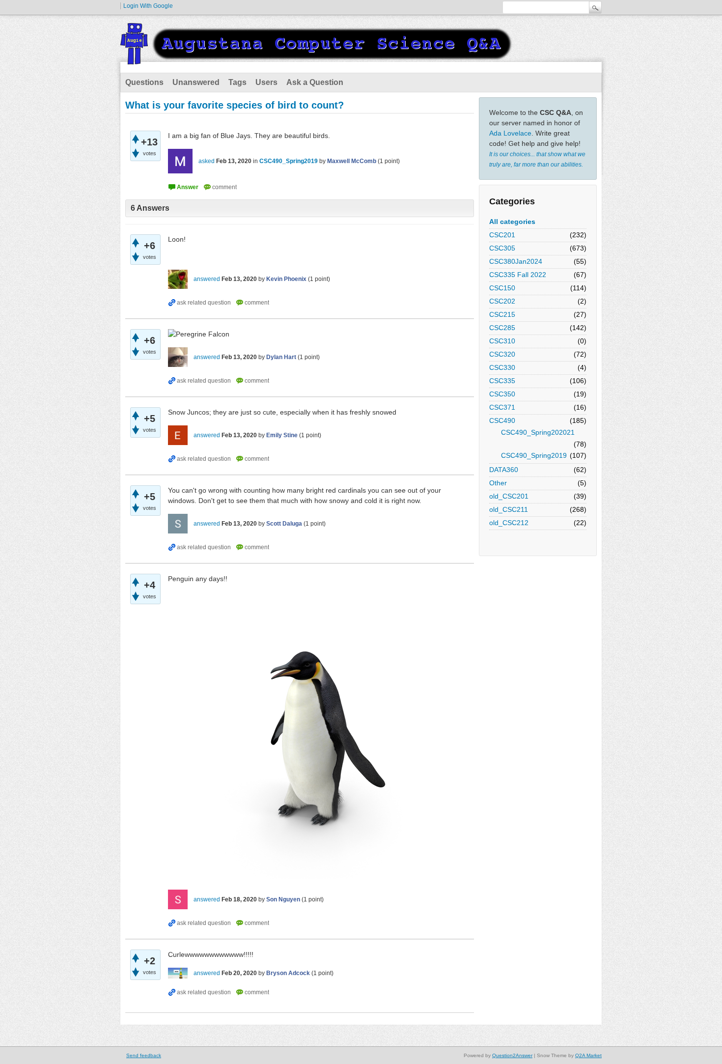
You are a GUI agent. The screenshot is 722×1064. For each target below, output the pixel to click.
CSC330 (502, 367)
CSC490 (502, 420)
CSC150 (502, 288)
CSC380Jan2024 (515, 261)
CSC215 (502, 314)
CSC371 (502, 407)
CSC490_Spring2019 (534, 455)
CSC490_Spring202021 (538, 432)
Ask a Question (314, 82)
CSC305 (502, 248)
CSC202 (502, 301)
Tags (237, 82)
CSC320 (502, 354)
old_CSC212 (508, 523)
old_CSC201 (508, 496)
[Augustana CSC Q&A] (316, 58)
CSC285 (502, 328)
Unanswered (196, 82)
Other (498, 483)
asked (206, 161)
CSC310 (502, 341)
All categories (512, 221)
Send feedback (143, 1055)
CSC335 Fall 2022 (517, 275)
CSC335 (502, 381)
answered (207, 279)
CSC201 (502, 235)
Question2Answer (512, 1055)
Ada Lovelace (510, 133)
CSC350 (502, 394)
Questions (144, 82)
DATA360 (503, 470)
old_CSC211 (508, 509)
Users (266, 82)
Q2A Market (588, 1055)
